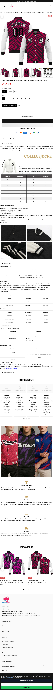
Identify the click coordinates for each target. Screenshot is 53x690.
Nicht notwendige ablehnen (26, 680)
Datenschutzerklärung (8, 677)
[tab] (23, 418)
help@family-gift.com (11, 368)
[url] (7, 609)
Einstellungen (26, 684)
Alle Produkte (7, 12)
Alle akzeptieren (26, 687)
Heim (1, 12)
